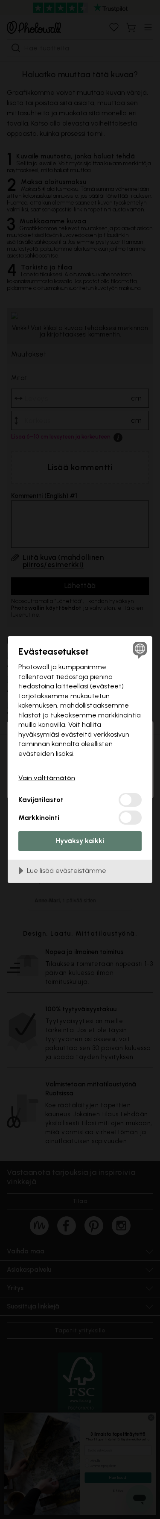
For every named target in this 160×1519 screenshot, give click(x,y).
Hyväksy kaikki (80, 841)
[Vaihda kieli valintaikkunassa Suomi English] (138, 649)
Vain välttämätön (46, 778)
